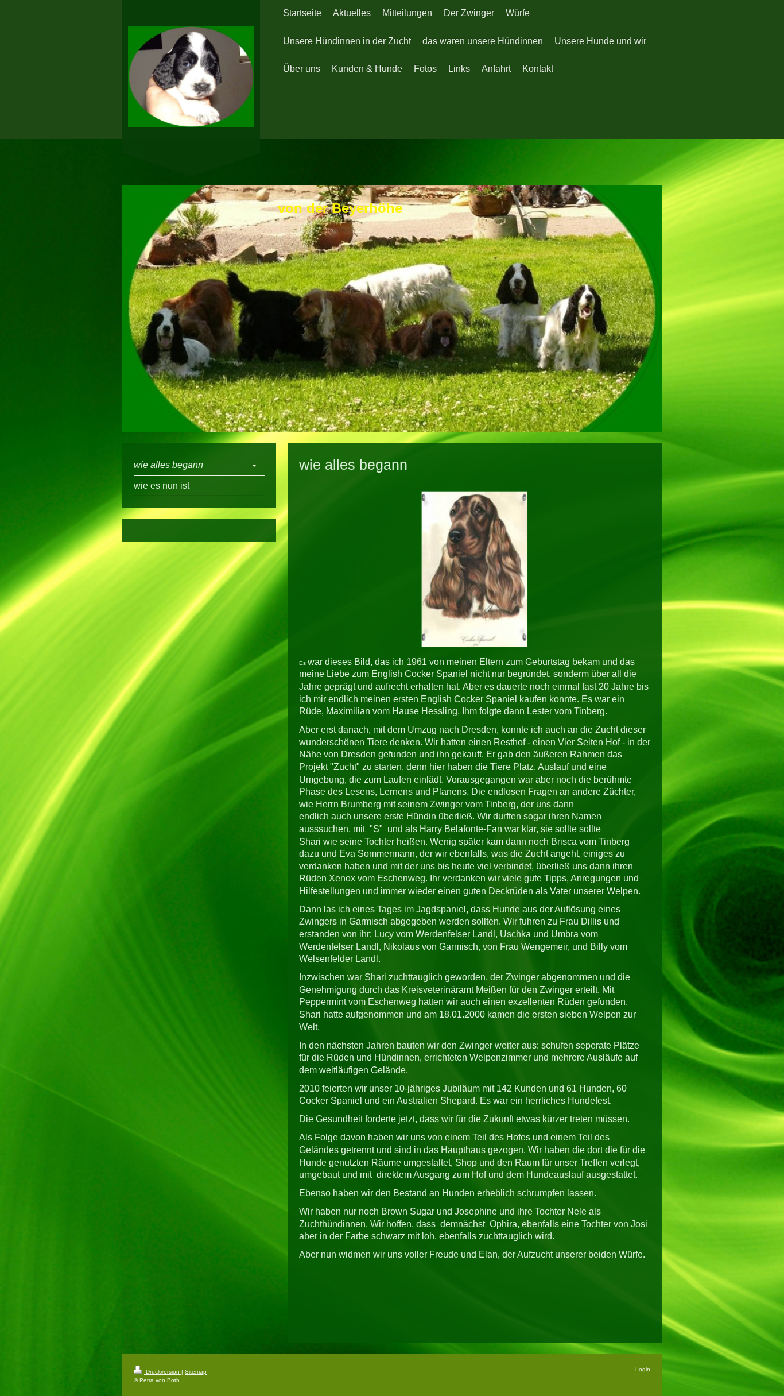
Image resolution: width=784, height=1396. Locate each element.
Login (642, 1369)
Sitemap (196, 1371)
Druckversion (162, 1371)
